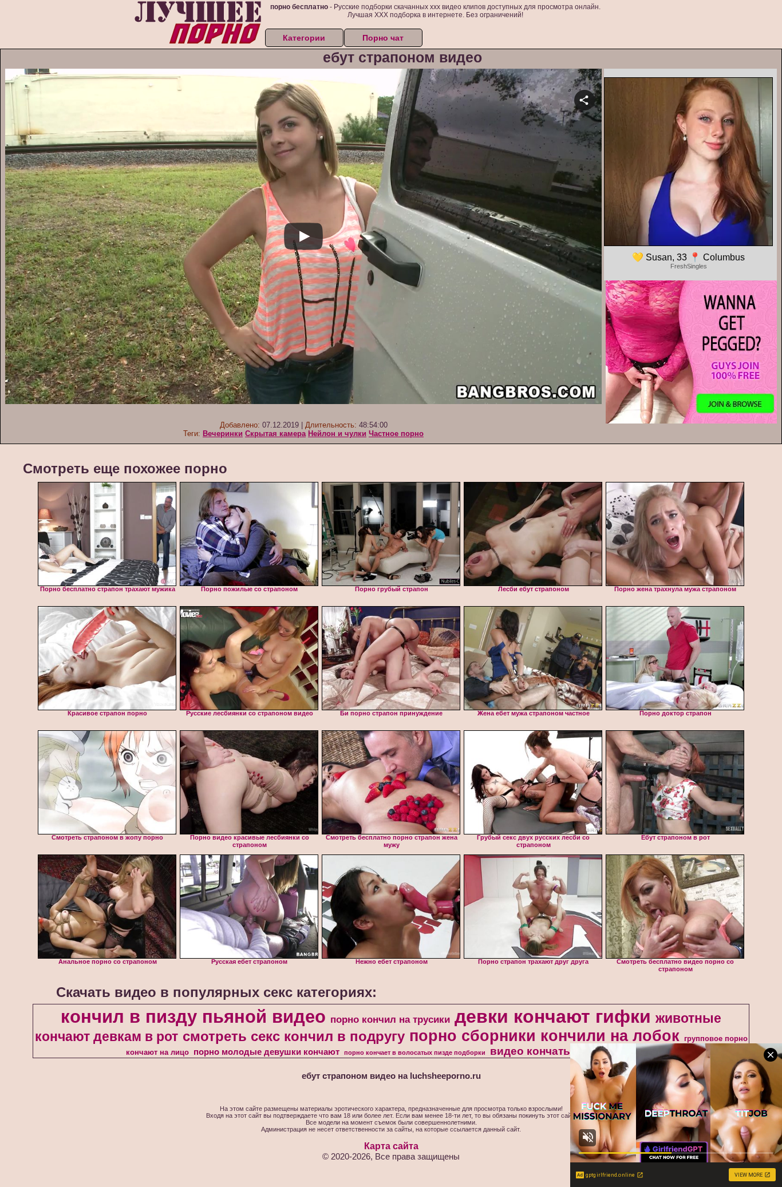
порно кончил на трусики (390, 1019)
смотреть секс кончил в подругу (294, 1036)
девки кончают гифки (553, 1016)
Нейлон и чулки (337, 433)
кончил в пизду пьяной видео (193, 1016)
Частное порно (396, 433)
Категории (304, 37)
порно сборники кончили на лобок (544, 1035)
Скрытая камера (275, 433)
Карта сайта (391, 1146)
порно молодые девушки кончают (266, 1052)
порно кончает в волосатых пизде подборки (414, 1052)
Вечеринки (223, 433)
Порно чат (383, 37)
